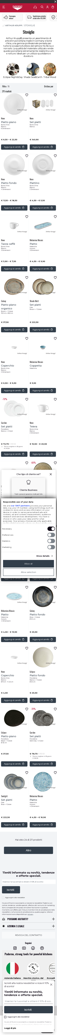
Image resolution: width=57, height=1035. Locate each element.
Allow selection (28, 572)
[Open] (42, 7)
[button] (50, 474)
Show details (42, 556)
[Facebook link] (33, 948)
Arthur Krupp (13, 25)
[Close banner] (55, 1)
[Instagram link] (15, 948)
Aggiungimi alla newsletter (15, 897)
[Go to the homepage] (17, 7)
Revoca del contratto (28, 935)
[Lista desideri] (26, 95)
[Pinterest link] (42, 948)
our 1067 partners (20, 506)
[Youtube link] (24, 948)
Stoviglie (29, 25)
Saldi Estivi (45, 2)
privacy (30, 914)
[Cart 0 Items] (52, 7)
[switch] (51, 535)
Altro (28, 850)
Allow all (28, 564)
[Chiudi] (51, 985)
